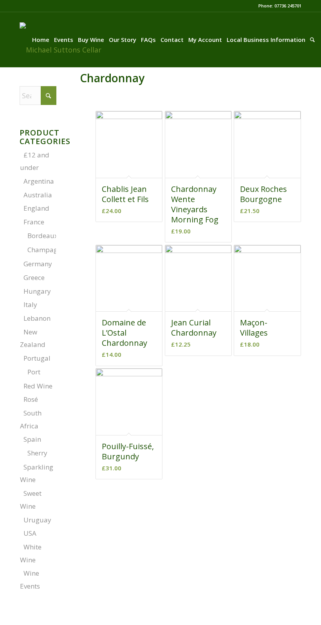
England (36, 208)
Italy (30, 304)
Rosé (30, 399)
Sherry (37, 452)
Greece (34, 277)
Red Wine (37, 385)
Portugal (36, 358)
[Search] (312, 39)
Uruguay (37, 519)
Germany (37, 263)
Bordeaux (42, 235)
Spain (32, 439)
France (33, 221)
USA (29, 533)
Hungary (37, 291)
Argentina (38, 181)
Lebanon (36, 318)
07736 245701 (287, 6)
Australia (37, 194)
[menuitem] (41, 39)
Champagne (46, 249)
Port (33, 371)
